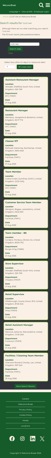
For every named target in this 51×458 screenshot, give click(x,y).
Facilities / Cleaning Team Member (24, 355)
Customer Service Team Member (23, 202)
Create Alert (26, 67)
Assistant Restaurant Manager (22, 80)
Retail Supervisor (14, 294)
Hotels (26, 420)
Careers (25, 399)
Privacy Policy (25, 409)
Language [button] (14, 12)
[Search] (41, 5)
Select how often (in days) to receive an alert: (25, 62)
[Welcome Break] (8, 5)
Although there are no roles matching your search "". (25, 29)
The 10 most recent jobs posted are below (21, 34)
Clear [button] (10, 53)
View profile (27, 12)
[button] (47, 5)
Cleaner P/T (11, 141)
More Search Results (25, 386)
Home (5, 16)
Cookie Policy (25, 415)
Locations (25, 426)
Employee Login (41, 12)
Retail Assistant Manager (19, 325)
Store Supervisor (14, 263)
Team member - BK (16, 233)
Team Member (13, 172)
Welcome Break (25, 404)
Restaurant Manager (16, 110)
